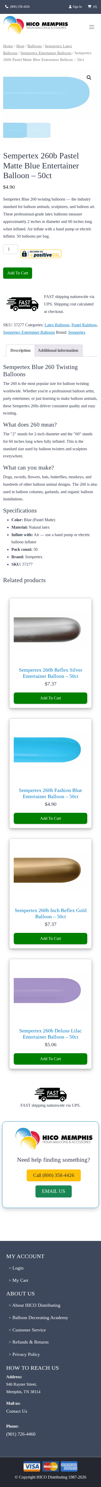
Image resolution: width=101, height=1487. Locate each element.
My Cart (19, 1280)
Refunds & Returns (30, 1342)
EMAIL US (53, 1191)
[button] (89, 77)
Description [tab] (20, 350)
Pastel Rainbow (84, 325)
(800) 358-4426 (20, 6)
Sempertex (76, 332)
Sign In (78, 6)
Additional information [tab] (58, 350)
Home (8, 46)
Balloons (34, 46)
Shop (20, 46)
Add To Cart (17, 273)
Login (17, 1267)
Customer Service (28, 1329)
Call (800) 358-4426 (53, 1175)
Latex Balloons (57, 325)
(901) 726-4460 (20, 1434)
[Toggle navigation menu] (91, 27)
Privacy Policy (25, 1354)
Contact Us (16, 1411)
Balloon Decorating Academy (39, 1317)
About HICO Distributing (35, 1305)
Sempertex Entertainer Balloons (45, 53)
